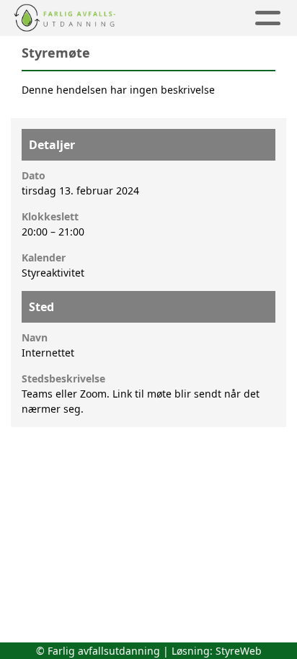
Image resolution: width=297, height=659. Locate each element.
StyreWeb (239, 651)
